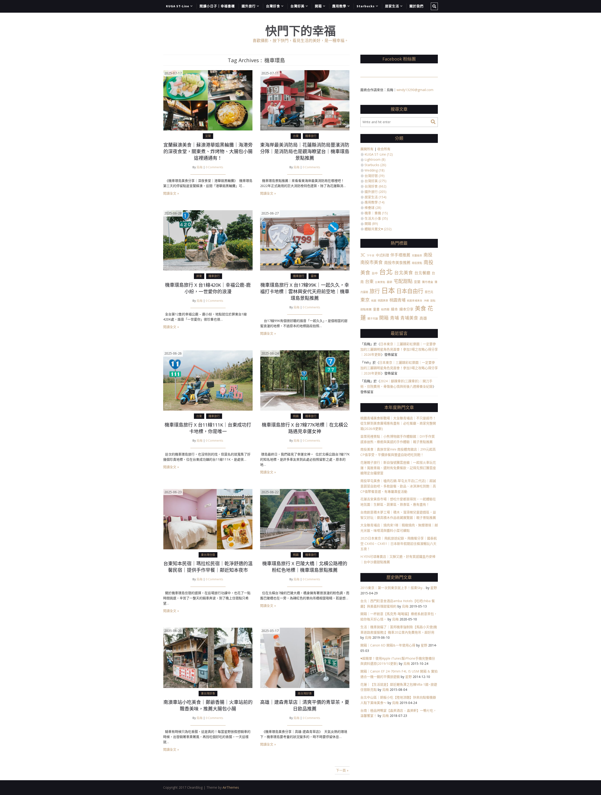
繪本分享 (406, 309)
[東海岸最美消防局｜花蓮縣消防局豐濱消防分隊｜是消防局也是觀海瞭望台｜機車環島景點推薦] (305, 100)
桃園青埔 (397, 300)
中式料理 (382, 255)
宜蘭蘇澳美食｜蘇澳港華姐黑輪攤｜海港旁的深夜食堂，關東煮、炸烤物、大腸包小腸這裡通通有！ (208, 151)
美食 (420, 308)
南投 (428, 255)
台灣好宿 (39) (375, 175)
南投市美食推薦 (397, 262)
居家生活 (392, 6)
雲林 (313, 276)
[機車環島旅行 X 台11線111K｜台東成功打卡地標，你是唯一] (208, 380)
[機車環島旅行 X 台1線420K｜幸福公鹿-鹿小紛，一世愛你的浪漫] (208, 240)
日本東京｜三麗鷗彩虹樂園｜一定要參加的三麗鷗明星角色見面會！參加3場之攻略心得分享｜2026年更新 (399, 349)
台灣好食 (273, 6)
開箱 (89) (371, 223)
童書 (376, 309)
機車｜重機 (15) (376, 213)
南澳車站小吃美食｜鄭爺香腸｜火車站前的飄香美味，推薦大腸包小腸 (208, 705)
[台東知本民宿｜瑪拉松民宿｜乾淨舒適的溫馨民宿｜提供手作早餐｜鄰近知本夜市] (208, 518)
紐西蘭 (385, 309)
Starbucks (366, 6)
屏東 (199, 276)
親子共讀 (372, 318)
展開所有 (367, 149)
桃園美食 (383, 300)
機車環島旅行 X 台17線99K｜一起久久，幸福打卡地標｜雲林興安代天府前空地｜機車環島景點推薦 (304, 291)
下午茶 (370, 255)
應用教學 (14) (375, 202)
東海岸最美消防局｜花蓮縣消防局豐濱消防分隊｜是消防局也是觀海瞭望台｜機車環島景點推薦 (304, 151)
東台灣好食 (208, 694)
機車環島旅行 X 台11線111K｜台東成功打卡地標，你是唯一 (208, 428)
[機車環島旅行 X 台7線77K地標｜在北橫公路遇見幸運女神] (305, 380)
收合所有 (383, 149)
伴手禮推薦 (400, 255)
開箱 (318, 6)
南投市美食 (371, 262)
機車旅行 (310, 136)
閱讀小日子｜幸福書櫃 (217, 6)
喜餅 (389, 282)
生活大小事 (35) (376, 218)
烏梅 (199, 167)
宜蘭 (208, 136)
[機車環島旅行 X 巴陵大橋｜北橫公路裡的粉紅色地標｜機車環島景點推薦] (305, 518)
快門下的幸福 (300, 30)
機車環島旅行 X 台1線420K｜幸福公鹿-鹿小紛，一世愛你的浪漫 (208, 288)
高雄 (423, 318)
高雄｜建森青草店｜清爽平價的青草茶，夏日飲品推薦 (304, 705)
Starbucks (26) (375, 165)
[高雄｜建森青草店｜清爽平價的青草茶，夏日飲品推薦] (305, 657)
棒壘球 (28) (373, 207)
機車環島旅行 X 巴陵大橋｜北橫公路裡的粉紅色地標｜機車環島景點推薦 (304, 566)
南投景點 (417, 263)
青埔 (394, 318)
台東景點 (380, 282)
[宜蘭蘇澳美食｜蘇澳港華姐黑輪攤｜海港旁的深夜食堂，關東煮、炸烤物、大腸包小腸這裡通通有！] (208, 100)
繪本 (394, 309)
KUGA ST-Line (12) (379, 154)
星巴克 (429, 292)
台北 (386, 271)
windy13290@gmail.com (415, 90)
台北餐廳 (422, 272)
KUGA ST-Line (177, 6)
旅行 (375, 291)
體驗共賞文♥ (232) (378, 229)
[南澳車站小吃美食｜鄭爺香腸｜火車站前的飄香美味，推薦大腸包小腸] (208, 657)
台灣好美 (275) (375, 181)
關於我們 (416, 6)
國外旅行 (249, 6)
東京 (365, 300)
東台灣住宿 (208, 555)
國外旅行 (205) (375, 191)
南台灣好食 (305, 694)
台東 (296, 136)
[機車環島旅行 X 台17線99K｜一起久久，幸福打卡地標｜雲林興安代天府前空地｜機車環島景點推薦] (305, 240)
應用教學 (339, 6)
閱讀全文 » (171, 193)
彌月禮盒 (427, 282)
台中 (375, 273)
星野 (433, 587)
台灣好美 (297, 6)
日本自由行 (409, 291)
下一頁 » (342, 770)
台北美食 (403, 272)
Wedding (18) (375, 170)
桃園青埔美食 (414, 300)
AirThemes (231, 787)
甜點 (432, 300)
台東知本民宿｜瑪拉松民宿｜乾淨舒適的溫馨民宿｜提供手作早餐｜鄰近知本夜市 (208, 566)
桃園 (296, 416)
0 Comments (214, 167)
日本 (388, 290)
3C (362, 255)
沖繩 (426, 300)
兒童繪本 (417, 255)
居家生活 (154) (375, 197)
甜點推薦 (366, 309)
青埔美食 (409, 318)
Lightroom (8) (375, 159)
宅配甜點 (403, 281)
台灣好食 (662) (375, 186)
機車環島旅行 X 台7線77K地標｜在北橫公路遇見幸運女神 (305, 428)
